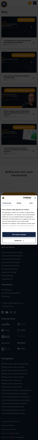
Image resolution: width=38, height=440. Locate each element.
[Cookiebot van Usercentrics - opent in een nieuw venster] (23, 198)
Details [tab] (19, 203)
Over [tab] (31, 203)
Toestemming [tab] (6, 203)
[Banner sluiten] (35, 198)
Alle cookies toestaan (19, 234)
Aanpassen (18, 240)
